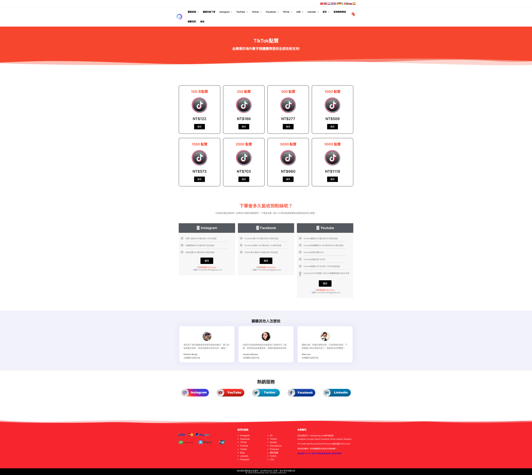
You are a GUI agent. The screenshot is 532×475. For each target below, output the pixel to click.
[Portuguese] (347, 3)
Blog (242, 452)
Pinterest (274, 449)
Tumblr (273, 439)
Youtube (244, 445)
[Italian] (343, 3)
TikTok (286, 12)
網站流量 (274, 452)
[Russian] (350, 3)
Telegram (244, 459)
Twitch (273, 456)
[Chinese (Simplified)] (322, 3)
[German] (340, 3)
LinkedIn (311, 12)
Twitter (255, 12)
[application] (197, 12)
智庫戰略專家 (340, 12)
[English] (332, 3)
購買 (207, 260)
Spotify (273, 442)
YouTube (240, 12)
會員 (202, 21)
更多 (325, 12)
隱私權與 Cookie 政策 (306, 453)
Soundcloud (276, 445)
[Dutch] (329, 3)
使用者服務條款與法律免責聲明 (329, 453)
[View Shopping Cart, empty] (353, 16)
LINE (298, 12)
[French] (336, 3)
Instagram (224, 12)
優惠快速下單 (209, 12)
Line (272, 459)
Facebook (271, 12)
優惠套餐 (192, 12)
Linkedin (244, 456)
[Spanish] (354, 3)
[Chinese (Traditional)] (325, 3)
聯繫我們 (192, 21)
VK (271, 435)
